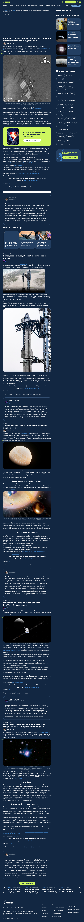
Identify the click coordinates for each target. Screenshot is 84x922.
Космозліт (76, 5)
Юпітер (72, 108)
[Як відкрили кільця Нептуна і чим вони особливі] (61, 49)
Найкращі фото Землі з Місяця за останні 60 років (73, 36)
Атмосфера (68, 86)
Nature (13, 489)
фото (31, 186)
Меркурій (26, 693)
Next (79, 890)
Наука (17, 5)
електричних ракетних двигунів (11, 650)
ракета (73, 133)
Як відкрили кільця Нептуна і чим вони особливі (73, 48)
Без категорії (71, 20)
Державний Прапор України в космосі (73, 24)
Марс (59, 97)
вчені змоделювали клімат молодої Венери (33, 551)
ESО (72, 75)
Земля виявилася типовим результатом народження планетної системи (49, 891)
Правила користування (74, 909)
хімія (30, 564)
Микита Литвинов (12, 261)
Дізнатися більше (32, 140)
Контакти (44, 916)
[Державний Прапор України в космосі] (61, 24)
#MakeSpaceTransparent (13, 162)
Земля (59, 93)
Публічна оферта (56, 913)
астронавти (69, 111)
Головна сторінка (7, 10)
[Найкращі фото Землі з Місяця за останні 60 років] (61, 36)
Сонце (59, 100)
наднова (60, 126)
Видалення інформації (58, 910)
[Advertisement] (27, 27)
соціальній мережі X (37, 108)
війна (65, 115)
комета (60, 122)
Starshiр (18, 394)
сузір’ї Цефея (18, 778)
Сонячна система (70, 100)
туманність (61, 140)
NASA (76, 79)
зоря (68, 118)
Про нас (44, 904)
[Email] (9, 201)
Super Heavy (26, 394)
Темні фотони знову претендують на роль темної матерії (66, 891)
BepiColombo (12, 693)
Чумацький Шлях (62, 108)
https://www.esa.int (17, 682)
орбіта (16, 186)
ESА (19, 693)
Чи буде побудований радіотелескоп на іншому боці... (73, 62)
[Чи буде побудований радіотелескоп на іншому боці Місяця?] (61, 61)
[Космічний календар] (63, 2)
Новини (5, 5)
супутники (23, 186)
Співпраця (59, 5)
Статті (11, 5)
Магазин (67, 5)
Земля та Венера (25, 433)
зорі (74, 118)
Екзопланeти (69, 89)
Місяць (66, 97)
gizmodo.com (15, 554)
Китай (66, 93)
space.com (15, 175)
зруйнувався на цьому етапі (32, 377)
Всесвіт (60, 89)
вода (17, 564)
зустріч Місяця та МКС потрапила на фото (28, 173)
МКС (10, 186)
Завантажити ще (27, 883)
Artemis (60, 75)
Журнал (44, 910)
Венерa (10, 564)
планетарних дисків (42, 732)
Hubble (59, 79)
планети (23, 564)
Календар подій (56, 916)
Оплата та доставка (57, 904)
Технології (23, 5)
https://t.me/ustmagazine (31, 687)
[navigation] (77, 2)
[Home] (6, 2)
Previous (4, 890)
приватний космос (37, 394)
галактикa (73, 115)
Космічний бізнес (50, 5)
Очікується (9, 306)
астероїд (60, 111)
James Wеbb (68, 79)
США (72, 97)
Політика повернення (58, 907)
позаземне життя (63, 129)
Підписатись (71, 157)
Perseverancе (61, 82)
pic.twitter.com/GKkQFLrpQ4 (27, 162)
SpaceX (10, 394)
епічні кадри (23, 264)
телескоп (69, 136)
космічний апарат (70, 122)
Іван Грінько (10, 43)
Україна (41, 5)
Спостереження (32, 5)
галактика (61, 118)
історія (69, 144)
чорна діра (61, 144)
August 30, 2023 (18, 165)
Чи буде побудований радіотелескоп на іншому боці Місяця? (32, 891)
